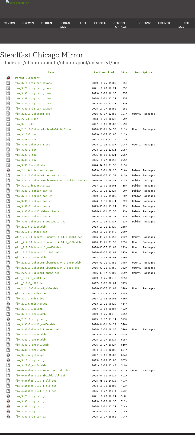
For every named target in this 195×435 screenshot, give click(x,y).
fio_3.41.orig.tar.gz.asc (33, 108)
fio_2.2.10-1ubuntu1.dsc (32, 113)
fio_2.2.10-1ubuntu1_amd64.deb (37, 272)
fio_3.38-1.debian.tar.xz (33, 201)
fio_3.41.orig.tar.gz (30, 416)
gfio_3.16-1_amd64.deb (31, 278)
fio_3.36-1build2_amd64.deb (35, 324)
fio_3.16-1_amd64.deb (30, 314)
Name (51, 72)
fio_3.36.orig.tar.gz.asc (33, 93)
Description (143, 72)
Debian (46, 23)
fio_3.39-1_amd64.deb (30, 334)
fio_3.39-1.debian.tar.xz (33, 206)
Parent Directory (27, 77)
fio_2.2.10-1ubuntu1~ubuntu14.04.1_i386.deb (47, 267)
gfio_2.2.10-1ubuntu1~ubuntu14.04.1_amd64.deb (48, 237)
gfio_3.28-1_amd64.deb (31, 293)
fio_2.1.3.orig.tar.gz (31, 303)
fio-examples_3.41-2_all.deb (35, 391)
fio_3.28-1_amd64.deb (30, 365)
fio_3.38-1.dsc (26, 149)
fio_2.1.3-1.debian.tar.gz (34, 170)
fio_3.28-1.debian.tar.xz (33, 190)
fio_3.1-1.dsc (25, 124)
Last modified (104, 72)
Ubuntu (164, 23)
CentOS (9, 23)
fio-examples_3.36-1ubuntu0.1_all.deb (42, 370)
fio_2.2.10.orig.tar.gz (32, 319)
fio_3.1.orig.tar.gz (29, 355)
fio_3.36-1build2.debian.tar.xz (38, 211)
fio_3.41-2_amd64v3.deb (32, 344)
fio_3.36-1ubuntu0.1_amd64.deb (37, 329)
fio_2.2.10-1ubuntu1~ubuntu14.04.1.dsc (43, 129)
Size (124, 72)
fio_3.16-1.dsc (26, 134)
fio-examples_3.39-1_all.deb (35, 380)
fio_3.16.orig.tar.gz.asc (33, 83)
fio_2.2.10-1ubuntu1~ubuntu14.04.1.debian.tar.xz (51, 180)
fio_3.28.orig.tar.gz (30, 396)
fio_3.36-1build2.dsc (30, 165)
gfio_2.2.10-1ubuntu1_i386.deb (37, 252)
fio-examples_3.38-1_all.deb (35, 385)
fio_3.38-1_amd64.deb (30, 349)
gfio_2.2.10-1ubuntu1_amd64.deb (38, 247)
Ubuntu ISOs (183, 25)
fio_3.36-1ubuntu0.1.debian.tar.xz (40, 221)
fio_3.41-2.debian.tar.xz (33, 216)
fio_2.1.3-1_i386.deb (30, 226)
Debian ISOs (65, 25)
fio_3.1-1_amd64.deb (29, 298)
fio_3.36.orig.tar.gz (30, 401)
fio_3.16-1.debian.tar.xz (33, 195)
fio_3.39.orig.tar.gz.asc (33, 103)
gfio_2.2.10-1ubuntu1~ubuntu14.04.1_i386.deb (48, 242)
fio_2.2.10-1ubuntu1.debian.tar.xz (40, 175)
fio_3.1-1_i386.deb (29, 308)
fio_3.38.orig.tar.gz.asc (33, 98)
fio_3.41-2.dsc (26, 160)
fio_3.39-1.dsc (26, 154)
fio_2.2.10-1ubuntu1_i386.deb (36, 288)
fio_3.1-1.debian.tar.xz (32, 185)
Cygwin (28, 23)
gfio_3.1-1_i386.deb (29, 283)
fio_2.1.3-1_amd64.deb (31, 231)
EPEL (83, 23)
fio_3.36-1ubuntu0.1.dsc (32, 144)
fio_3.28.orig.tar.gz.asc (33, 88)
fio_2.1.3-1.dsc (26, 118)
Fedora (100, 23)
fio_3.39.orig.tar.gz (30, 411)
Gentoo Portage (120, 25)
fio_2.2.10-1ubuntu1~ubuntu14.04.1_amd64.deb (48, 262)
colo (22, 2)
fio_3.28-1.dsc (26, 139)
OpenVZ (145, 23)
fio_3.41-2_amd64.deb (30, 339)
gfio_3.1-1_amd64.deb (30, 257)
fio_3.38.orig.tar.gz (30, 406)
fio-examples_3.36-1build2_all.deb (40, 375)
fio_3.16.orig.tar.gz (30, 360)
